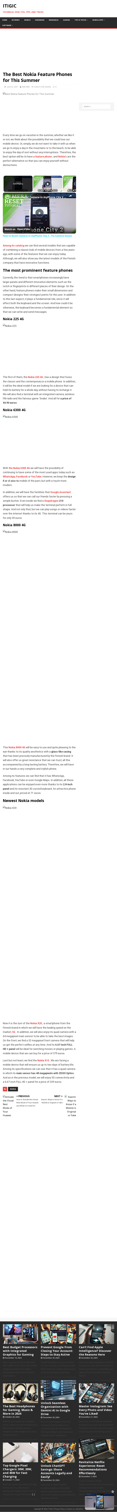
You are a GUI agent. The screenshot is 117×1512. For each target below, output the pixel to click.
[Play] (48, 184)
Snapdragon (51, 500)
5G (13, 1032)
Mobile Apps (97, 20)
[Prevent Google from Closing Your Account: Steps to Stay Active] (58, 1342)
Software (6, 25)
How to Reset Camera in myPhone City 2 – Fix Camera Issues (39, 197)
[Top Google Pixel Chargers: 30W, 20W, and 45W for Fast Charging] (20, 1460)
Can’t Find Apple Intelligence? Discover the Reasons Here (95, 1350)
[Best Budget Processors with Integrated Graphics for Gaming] (20, 1342)
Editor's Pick (39, 87)
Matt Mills (26, 87)
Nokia (61, 156)
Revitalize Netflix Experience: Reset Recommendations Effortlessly (93, 1467)
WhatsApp (9, 476)
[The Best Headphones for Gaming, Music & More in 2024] (20, 1401)
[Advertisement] (58, 48)
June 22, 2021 (12, 87)
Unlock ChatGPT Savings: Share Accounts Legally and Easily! (56, 1471)
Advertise (79, 1509)
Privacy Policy (59, 1509)
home (4, 20)
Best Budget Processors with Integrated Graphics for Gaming (20, 1350)
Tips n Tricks (80, 20)
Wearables (53, 20)
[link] (7, 197)
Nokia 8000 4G (17, 747)
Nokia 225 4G (35, 377)
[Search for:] (96, 106)
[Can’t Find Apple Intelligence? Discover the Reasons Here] (96, 1342)
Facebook (22, 476)
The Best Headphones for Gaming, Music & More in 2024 (19, 1409)
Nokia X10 (43, 1060)
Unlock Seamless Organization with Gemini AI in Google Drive (55, 1408)
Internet (16, 20)
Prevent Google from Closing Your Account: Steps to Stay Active (57, 1350)
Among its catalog (13, 245)
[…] (33, 1494)
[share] (70, 196)
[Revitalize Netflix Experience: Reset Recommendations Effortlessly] (96, 1457)
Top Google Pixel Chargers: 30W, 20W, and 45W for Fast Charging (17, 1471)
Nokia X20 (36, 1023)
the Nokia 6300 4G (19, 468)
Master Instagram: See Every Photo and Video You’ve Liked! (95, 1409)
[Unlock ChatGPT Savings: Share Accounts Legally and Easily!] (58, 1461)
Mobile (27, 20)
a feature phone (42, 156)
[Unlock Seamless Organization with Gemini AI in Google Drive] (58, 1398)
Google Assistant (60, 492)
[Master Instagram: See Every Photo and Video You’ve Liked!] (96, 1401)
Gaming (66, 20)
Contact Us (70, 1509)
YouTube (36, 476)
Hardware (39, 20)
